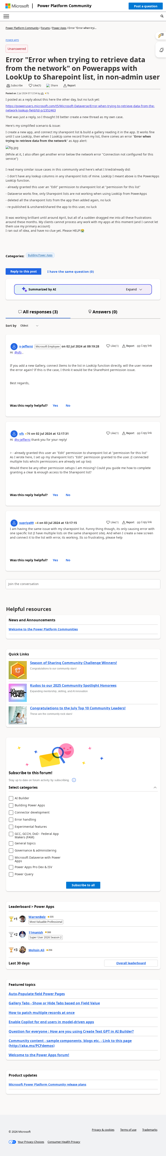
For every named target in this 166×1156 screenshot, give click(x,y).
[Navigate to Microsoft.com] (17, 5)
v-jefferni (26, 346)
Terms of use (128, 1130)
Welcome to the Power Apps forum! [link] (39, 1055)
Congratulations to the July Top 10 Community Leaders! (78, 708)
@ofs (18, 352)
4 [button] (37, 523)
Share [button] (54, 85)
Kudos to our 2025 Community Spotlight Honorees (73, 686)
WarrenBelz (37, 917)
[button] (146, 7)
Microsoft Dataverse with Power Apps (38, 859)
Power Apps (59, 28)
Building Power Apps (40, 255)
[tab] (38, 313)
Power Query (24, 874)
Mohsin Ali (36, 950)
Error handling (25, 819)
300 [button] (49, 932)
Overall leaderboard (131, 963)
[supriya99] (14, 523)
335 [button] (52, 916)
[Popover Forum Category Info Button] (74, 780)
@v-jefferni (22, 440)
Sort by (11, 325)
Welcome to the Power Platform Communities (43, 629)
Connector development (32, 812)
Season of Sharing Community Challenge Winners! (73, 663)
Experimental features (31, 827)
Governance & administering (35, 850)
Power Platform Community (64, 5)
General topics (25, 843)
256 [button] (50, 949)
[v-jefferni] (14, 346)
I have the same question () (70, 271)
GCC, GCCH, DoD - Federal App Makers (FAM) (37, 835)
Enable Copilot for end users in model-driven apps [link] (51, 1022)
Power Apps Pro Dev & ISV (33, 867)
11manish (36, 932)
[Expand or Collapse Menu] (6, 16)
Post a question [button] (145, 6)
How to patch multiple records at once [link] (42, 1012)
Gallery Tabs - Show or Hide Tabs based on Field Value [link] (54, 1003)
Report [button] (71, 85)
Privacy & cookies (103, 1130)
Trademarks (149, 1130)
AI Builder (22, 798)
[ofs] (14, 433)
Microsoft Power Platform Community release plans (47, 1084)
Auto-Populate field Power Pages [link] (37, 993)
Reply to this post (23, 271)
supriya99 (26, 523)
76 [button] (47, 93)
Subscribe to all (83, 885)
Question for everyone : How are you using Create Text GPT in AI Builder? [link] (71, 1031)
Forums (45, 28)
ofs (42, 93)
